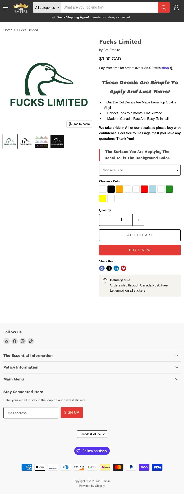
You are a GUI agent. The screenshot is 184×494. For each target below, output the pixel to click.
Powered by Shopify (92, 485)
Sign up (71, 412)
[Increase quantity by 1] (138, 220)
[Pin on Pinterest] (123, 268)
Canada (90, 434)
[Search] (164, 7)
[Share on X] (109, 268)
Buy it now (140, 250)
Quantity (105, 210)
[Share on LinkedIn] (116, 268)
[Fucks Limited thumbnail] (10, 141)
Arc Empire (111, 50)
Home (7, 30)
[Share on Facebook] (102, 268)
